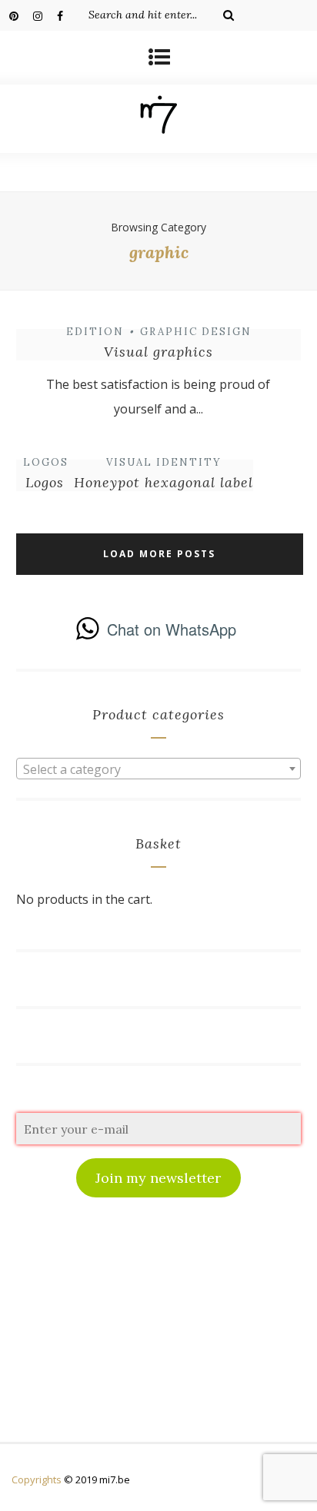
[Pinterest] (20, 15)
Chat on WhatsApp (171, 629)
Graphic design (196, 331)
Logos (45, 462)
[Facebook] (68, 15)
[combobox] (159, 768)
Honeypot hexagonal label (163, 482)
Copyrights (37, 1479)
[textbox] (159, 769)
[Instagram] (44, 15)
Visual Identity (164, 462)
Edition (95, 331)
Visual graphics (158, 351)
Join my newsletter (158, 1178)
